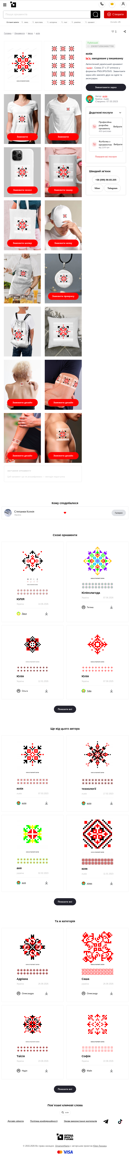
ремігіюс (77, 22)
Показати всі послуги (106, 156)
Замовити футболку (22, 137)
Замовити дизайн (22, 402)
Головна (7, 33)
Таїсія (21, 1056)
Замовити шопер (22, 243)
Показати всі (65, 709)
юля (85, 868)
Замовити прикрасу (63, 296)
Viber (97, 188)
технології (89, 788)
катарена (53, 22)
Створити (118, 14)
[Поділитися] (121, 31)
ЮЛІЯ (20, 599)
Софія (86, 1056)
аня (19, 868)
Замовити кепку (63, 243)
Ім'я (88, 58)
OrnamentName (62, 1146)
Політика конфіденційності (44, 1121)
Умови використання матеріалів (80, 1121)
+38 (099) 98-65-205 (105, 180)
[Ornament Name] (13, 3)
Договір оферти (16, 1121)
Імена (30, 33)
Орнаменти (19, 33)
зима (26, 22)
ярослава (39, 22)
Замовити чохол (22, 190)
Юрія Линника (100, 1146)
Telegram (112, 188)
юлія (38, 33)
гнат (65, 22)
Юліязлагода (91, 592)
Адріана (22, 979)
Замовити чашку (63, 190)
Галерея (119, 513)
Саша (85, 979)
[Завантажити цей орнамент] (46, 613)
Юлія (20, 676)
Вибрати (117, 126)
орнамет (91, 22)
